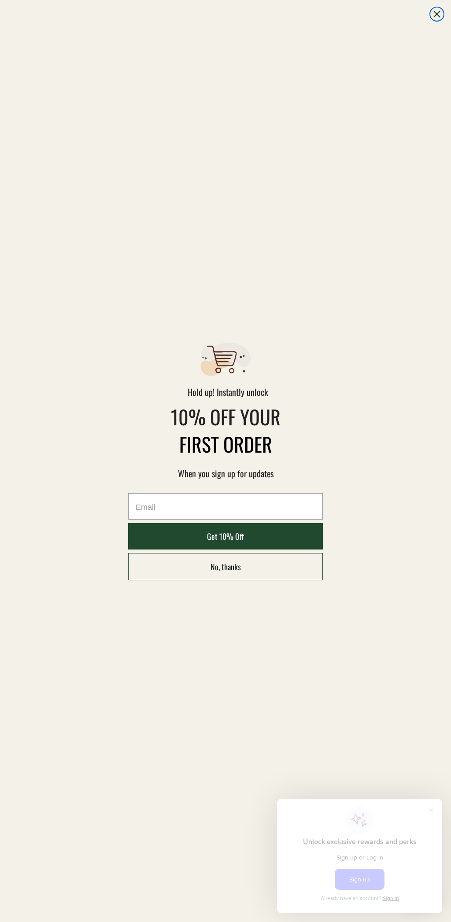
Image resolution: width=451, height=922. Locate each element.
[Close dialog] (437, 14)
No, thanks (226, 566)
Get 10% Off (225, 536)
